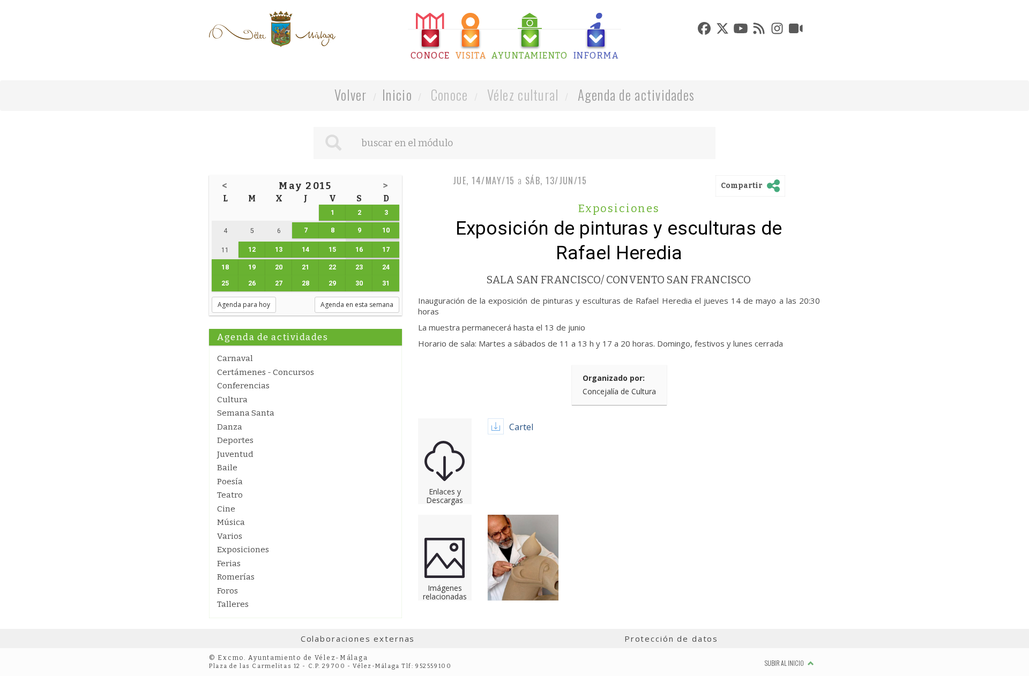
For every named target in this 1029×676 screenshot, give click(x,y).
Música (231, 522)
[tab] (430, 37)
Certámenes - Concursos (265, 372)
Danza (229, 427)
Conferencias (243, 385)
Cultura (232, 399)
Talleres (233, 604)
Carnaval (235, 358)
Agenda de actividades (636, 94)
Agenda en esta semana (356, 304)
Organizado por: (614, 378)
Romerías (236, 577)
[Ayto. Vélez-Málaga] (272, 29)
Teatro (230, 495)
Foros (227, 591)
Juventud (235, 454)
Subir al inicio (785, 662)
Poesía (230, 481)
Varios (229, 536)
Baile (227, 467)
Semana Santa (245, 413)
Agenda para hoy (244, 304)
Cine (226, 509)
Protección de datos (671, 638)
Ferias (229, 563)
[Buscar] (333, 143)
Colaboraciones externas (358, 638)
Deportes (235, 440)
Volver (350, 94)
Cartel (521, 427)
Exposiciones (243, 549)
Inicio (397, 94)
